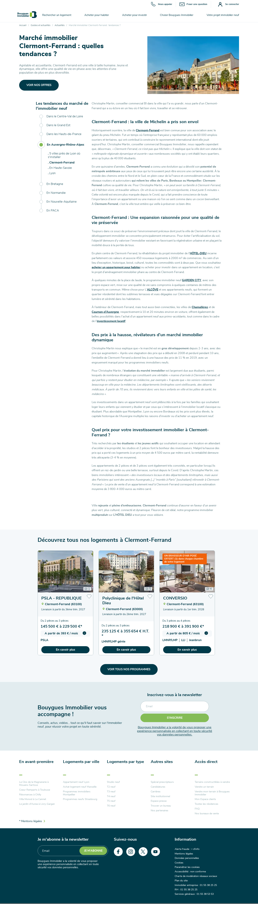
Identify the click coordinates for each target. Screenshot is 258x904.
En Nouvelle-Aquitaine (61, 201)
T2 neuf (111, 787)
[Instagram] (130, 851)
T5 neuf (111, 801)
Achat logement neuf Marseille (79, 787)
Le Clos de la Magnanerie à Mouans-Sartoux (34, 783)
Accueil (22, 25)
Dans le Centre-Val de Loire (64, 116)
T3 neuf (111, 791)
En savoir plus (65, 649)
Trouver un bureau (161, 806)
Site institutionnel (160, 796)
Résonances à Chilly (30, 794)
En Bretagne (54, 183)
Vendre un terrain (204, 787)
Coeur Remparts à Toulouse (34, 790)
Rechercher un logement (56, 15)
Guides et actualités (40, 25)
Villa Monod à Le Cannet (32, 799)
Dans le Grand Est (58, 125)
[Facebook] (118, 851)
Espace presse (159, 801)
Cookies (179, 863)
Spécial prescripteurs (162, 782)
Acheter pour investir (134, 15)
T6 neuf (111, 806)
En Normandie (56, 192)
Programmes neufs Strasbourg (80, 799)
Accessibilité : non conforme (190, 871)
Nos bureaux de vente (207, 813)
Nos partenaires (159, 810)
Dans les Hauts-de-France (63, 134)
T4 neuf (111, 796)
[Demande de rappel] (247, 893)
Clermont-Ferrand (61, 162)
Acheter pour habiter (96, 15)
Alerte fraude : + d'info (187, 849)
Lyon (52, 173)
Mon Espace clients (205, 799)
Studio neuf (113, 782)
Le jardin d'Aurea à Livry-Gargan (37, 804)
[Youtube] (155, 851)
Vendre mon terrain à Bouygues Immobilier (212, 793)
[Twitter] (143, 851)
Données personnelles (187, 858)
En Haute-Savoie (60, 167)
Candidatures (158, 787)
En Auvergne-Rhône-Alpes (65, 144)
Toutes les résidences (206, 804)
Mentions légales (184, 854)
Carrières (155, 791)
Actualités (60, 25)
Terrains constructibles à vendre (212, 782)
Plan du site (181, 880)
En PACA (52, 210)
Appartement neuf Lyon (76, 782)
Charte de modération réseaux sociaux (196, 876)
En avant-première (36, 762)
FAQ (197, 809)
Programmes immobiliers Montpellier (76, 793)
